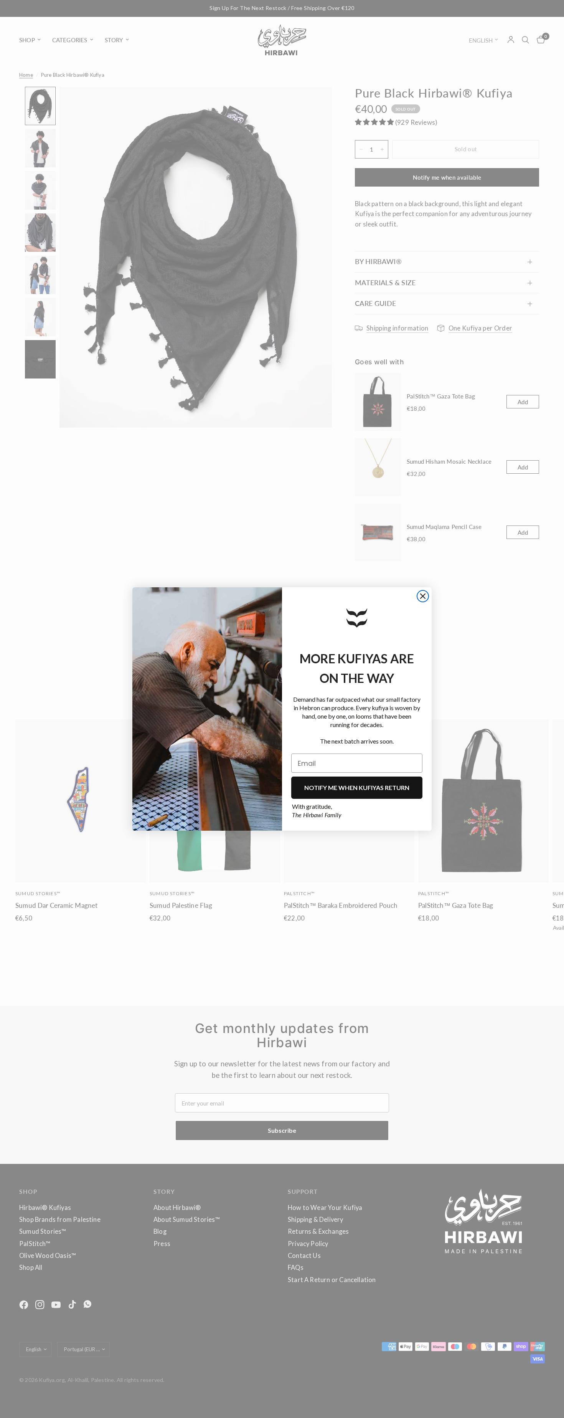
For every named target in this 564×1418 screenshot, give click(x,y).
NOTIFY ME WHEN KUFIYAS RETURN (356, 787)
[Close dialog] (423, 596)
